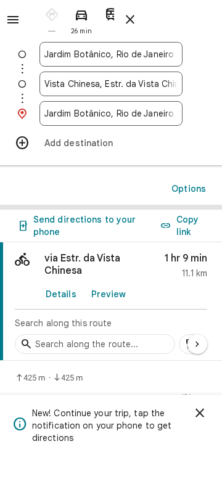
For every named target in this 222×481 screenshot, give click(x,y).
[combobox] (111, 54)
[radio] (52, 18)
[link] (111, 301)
